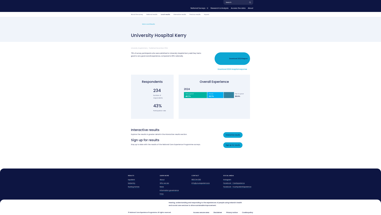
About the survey (137, 14)
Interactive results (180, 14)
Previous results (195, 14)
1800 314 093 (196, 179)
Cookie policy (247, 212)
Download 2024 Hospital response (232, 69)
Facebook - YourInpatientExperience (237, 187)
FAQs (162, 194)
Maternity (131, 183)
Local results (165, 14)
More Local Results (148, 24)
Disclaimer (218, 212)
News (162, 187)
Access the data (238, 8)
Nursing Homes (133, 187)
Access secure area (201, 212)
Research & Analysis (220, 8)
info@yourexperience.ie (200, 183)
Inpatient (131, 179)
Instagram (227, 179)
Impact (206, 14)
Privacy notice (232, 212)
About (250, 8)
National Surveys (198, 8)
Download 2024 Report (238, 58)
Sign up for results (233, 145)
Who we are (164, 183)
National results (151, 14)
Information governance (169, 190)
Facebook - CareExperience (234, 183)
